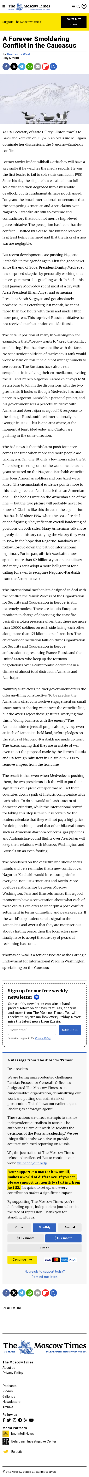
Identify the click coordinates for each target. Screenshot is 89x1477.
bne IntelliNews (22, 1433)
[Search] (78, 6)
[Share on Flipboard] (45, 66)
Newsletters (11, 1402)
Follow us (9, 1415)
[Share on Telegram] (21, 66)
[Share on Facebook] (6, 66)
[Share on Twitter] (14, 66)
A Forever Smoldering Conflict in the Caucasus (39, 42)
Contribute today (73, 22)
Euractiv (17, 1451)
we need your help (32, 1163)
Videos (7, 1391)
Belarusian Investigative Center (33, 1441)
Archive (7, 1407)
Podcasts (9, 1386)
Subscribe (70, 1030)
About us (8, 1368)
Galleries (8, 1397)
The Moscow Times (18, 1362)
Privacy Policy (43, 1038)
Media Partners (14, 1428)
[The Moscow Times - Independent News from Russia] (29, 6)
